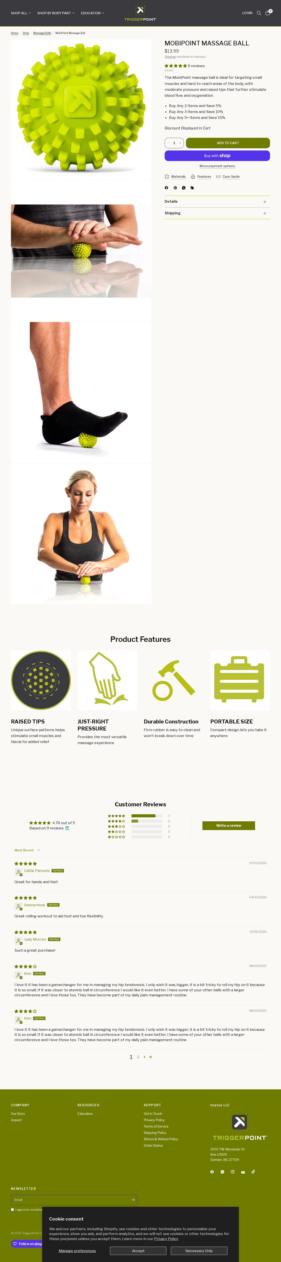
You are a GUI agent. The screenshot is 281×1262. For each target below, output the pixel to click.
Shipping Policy (155, 1133)
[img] (25, 863)
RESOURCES (88, 1105)
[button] (176, 66)
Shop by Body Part (54, 13)
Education (91, 13)
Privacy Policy (166, 1239)
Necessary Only (199, 1251)
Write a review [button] (228, 825)
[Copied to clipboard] (193, 187)
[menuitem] (22, 13)
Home (14, 33)
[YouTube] (246, 1172)
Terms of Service (156, 1126)
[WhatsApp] (184, 187)
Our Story (18, 1114)
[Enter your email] (132, 1200)
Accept (138, 1251)
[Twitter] (225, 1172)
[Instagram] (236, 1172)
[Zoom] (142, 49)
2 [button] (138, 1057)
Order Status (153, 1145)
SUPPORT (152, 1105)
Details (171, 202)
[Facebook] (167, 187)
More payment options (217, 166)
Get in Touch (153, 1114)
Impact (16, 1120)
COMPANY (20, 1105)
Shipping (170, 56)
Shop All (19, 13)
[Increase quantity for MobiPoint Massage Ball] (180, 143)
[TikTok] (256, 1171)
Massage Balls (42, 33)
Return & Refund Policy (161, 1139)
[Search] (259, 13)
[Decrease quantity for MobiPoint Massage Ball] (168, 143)
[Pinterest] (176, 187)
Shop (26, 33)
